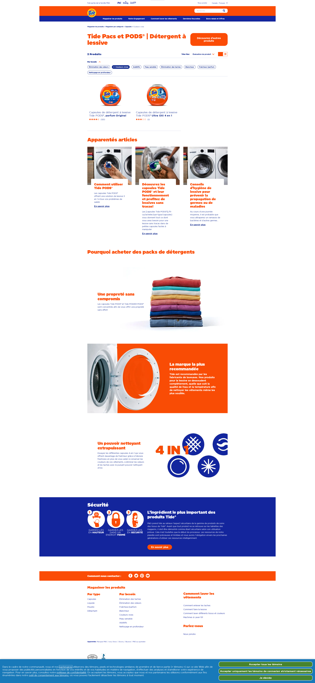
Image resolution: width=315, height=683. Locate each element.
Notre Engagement (136, 19)
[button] (99, 61)
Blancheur (189, 67)
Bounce (128, 649)
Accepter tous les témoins (265, 664)
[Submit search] (224, 11)
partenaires (65, 666)
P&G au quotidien (139, 649)
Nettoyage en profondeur (100, 73)
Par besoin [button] (127, 601)
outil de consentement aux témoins (49, 675)
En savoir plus (102, 214)
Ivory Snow (113, 649)
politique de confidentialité (71, 672)
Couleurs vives (122, 67)
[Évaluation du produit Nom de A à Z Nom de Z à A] (203, 54)
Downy (121, 649)
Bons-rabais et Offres (215, 19)
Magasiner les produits (112, 19)
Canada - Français (218, 3)
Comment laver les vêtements (164, 19)
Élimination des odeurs (99, 67)
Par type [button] (93, 601)
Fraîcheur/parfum (206, 67)
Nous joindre (202, 3)
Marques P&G (102, 649)
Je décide (266, 677)
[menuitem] (112, 19)
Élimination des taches (171, 67)
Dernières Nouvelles (191, 19)
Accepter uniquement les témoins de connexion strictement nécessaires (265, 671)
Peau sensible (150, 67)
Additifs (136, 67)
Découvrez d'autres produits (209, 39)
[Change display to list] (225, 54)
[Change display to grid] (220, 54)
